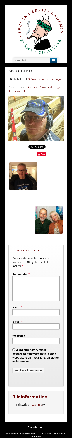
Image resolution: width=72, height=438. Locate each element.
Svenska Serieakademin (24, 433)
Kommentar (21, 274)
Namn (16, 307)
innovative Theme (49, 433)
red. (50, 87)
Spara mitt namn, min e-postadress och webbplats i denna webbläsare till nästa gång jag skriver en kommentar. (36, 355)
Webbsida (18, 335)
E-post (16, 321)
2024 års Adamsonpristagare (45, 79)
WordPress (36, 436)
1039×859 (36, 404)
